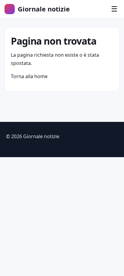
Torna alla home (29, 76)
